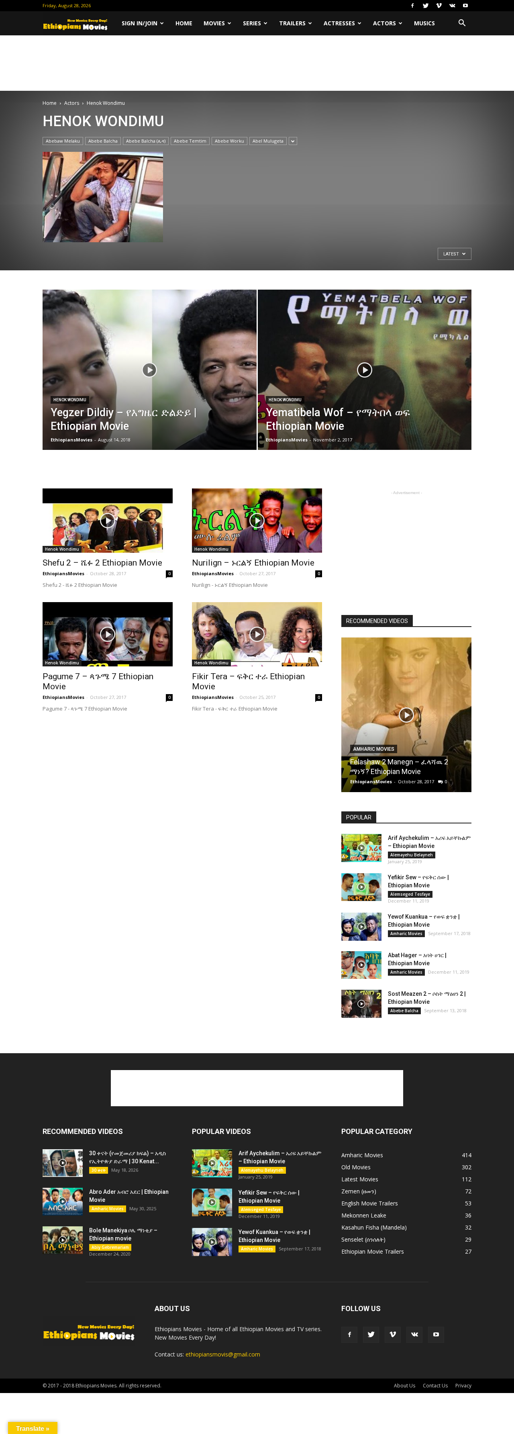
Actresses (339, 23)
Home (183, 23)
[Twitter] (426, 5)
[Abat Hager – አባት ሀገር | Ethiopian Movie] (361, 965)
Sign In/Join (139, 23)
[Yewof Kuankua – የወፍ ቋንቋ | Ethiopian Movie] (361, 927)
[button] (461, 23)
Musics (424, 23)
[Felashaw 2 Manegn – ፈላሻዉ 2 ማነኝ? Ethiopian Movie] (406, 717)
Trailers (292, 23)
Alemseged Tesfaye (410, 894)
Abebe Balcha (103, 141)
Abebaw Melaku (63, 141)
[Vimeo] (439, 5)
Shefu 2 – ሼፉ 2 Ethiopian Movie (102, 563)
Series (252, 23)
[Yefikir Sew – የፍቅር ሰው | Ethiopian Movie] (361, 887)
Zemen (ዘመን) (358, 1191)
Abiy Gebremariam (110, 1247)
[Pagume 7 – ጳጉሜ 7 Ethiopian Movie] (108, 634)
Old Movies (356, 1167)
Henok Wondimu (69, 400)
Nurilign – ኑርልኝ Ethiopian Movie (253, 563)
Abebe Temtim (190, 141)
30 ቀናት (99, 1170)
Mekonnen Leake (363, 1215)
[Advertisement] (257, 63)
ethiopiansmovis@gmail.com (223, 1354)
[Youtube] (465, 5)
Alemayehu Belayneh (411, 855)
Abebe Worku (229, 141)
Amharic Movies (373, 749)
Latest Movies (359, 1179)
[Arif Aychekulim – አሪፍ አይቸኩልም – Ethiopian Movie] (361, 848)
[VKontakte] (452, 5)
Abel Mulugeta (268, 141)
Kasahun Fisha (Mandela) (374, 1227)
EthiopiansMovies (71, 440)
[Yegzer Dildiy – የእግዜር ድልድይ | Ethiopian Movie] (150, 382)
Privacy (463, 1385)
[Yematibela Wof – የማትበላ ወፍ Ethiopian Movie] (365, 382)
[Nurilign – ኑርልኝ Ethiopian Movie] (257, 520)
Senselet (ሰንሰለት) (363, 1239)
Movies (214, 23)
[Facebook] (412, 5)
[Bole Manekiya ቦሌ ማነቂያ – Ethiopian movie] (63, 1240)
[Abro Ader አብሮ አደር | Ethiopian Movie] (63, 1201)
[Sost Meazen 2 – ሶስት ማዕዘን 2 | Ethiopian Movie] (361, 1004)
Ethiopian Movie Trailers (372, 1251)
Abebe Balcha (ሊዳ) (145, 141)
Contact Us (435, 1385)
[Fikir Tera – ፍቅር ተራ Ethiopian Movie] (257, 634)
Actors (384, 23)
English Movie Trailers (369, 1203)
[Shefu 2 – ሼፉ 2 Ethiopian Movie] (108, 520)
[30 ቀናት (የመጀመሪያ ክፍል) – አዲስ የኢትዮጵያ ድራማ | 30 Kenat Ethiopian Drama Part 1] (63, 1163)
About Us (404, 1385)
